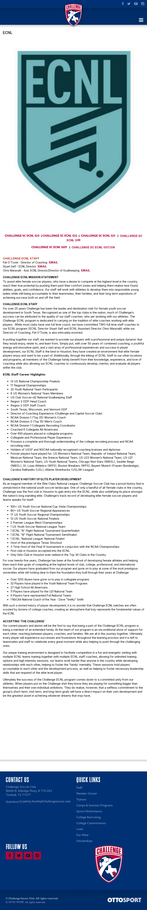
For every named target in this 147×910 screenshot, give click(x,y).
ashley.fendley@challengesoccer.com (47, 801)
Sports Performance (89, 811)
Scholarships (84, 841)
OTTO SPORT (16, 902)
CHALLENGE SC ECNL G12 (59, 235)
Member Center (86, 793)
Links (79, 829)
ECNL (7, 32)
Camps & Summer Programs (94, 805)
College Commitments (91, 823)
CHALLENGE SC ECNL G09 (49, 247)
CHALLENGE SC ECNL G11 (98, 235)
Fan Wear (82, 835)
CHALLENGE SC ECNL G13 (22, 235)
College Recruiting (88, 817)
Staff (79, 787)
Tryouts (81, 799)
